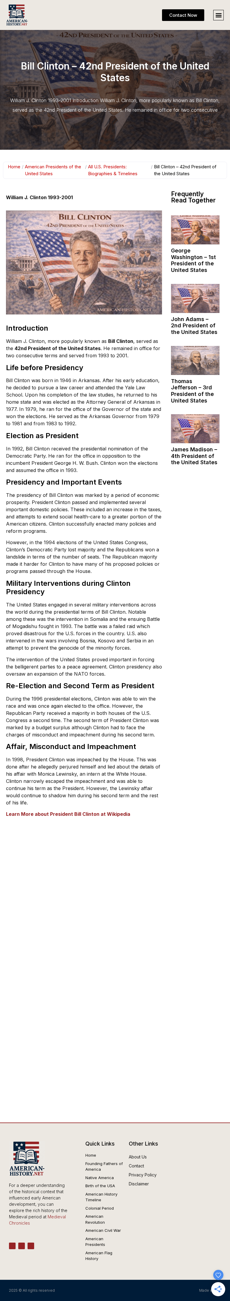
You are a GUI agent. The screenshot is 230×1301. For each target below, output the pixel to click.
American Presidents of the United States (53, 170)
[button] (218, 15)
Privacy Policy (143, 1174)
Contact (136, 1165)
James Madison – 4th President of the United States (194, 455)
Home (14, 167)
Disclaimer (139, 1183)
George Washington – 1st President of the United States (193, 260)
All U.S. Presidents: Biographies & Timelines (112, 170)
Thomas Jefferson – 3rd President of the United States (192, 391)
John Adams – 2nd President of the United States (194, 325)
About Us (138, 1156)
